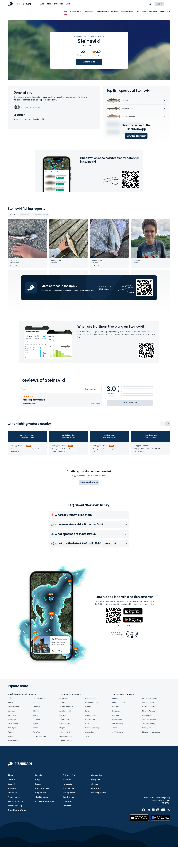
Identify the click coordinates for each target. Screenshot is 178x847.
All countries (96, 775)
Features (67, 779)
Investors (12, 788)
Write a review (130, 402)
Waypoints (67, 806)
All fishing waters (98, 792)
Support (11, 784)
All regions (95, 779)
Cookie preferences (44, 801)
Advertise (12, 792)
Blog (37, 779)
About (10, 775)
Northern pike (25, 215)
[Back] (162, 423)
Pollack (12, 215)
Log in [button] (159, 4)
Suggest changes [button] (89, 482)
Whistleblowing (15, 806)
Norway (92, 46)
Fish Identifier (69, 788)
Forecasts (67, 784)
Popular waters (42, 788)
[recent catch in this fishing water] (27, 243)
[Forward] (167, 423)
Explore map (89, 61)
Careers (11, 779)
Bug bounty (40, 792)
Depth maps (68, 797)
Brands (38, 775)
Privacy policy (14, 797)
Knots (38, 784)
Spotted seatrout (41, 215)
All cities (94, 784)
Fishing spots (69, 792)
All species (95, 788)
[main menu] (168, 3)
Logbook (67, 801)
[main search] (150, 4)
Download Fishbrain (136, 136)
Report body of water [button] (17, 810)
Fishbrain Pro (69, 775)
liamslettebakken (30, 404)
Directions (37, 119)
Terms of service (15, 801)
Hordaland (86, 46)
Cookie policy (41, 797)
